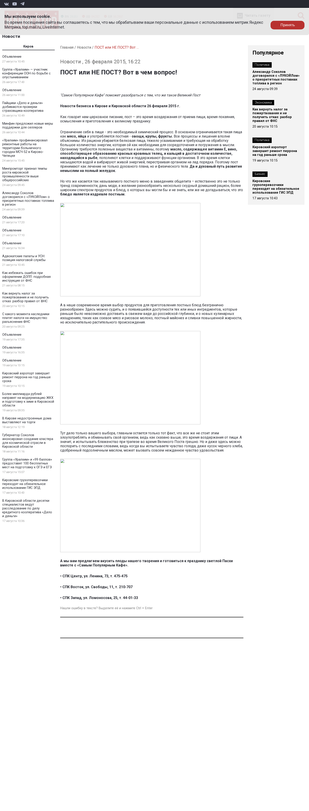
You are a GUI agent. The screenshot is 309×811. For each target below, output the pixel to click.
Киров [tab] (28, 46)
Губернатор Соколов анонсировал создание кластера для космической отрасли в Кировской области (27, 441)
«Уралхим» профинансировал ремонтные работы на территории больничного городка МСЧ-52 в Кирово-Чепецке (25, 148)
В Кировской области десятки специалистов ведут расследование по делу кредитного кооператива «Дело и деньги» (27, 508)
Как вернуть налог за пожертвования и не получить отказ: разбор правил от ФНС (25, 297)
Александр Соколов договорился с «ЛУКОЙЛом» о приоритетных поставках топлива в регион (28, 199)
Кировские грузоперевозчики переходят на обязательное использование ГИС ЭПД (25, 484)
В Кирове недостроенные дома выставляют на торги (26, 420)
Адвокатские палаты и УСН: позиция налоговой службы (23, 258)
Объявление (11, 57)
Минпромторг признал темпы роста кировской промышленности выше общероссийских (24, 174)
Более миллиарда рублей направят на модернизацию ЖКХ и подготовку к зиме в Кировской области (28, 399)
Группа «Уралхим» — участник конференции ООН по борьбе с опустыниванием (26, 73)
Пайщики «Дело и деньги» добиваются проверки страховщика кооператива (22, 107)
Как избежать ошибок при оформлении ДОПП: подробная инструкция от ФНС (26, 277)
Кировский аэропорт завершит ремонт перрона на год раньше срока (26, 377)
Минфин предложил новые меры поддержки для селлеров (27, 125)
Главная (67, 47)
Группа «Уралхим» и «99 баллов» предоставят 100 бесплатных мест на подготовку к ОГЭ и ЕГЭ (27, 463)
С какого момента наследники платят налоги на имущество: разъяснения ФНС (25, 318)
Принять (287, 25)
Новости (11, 36)
